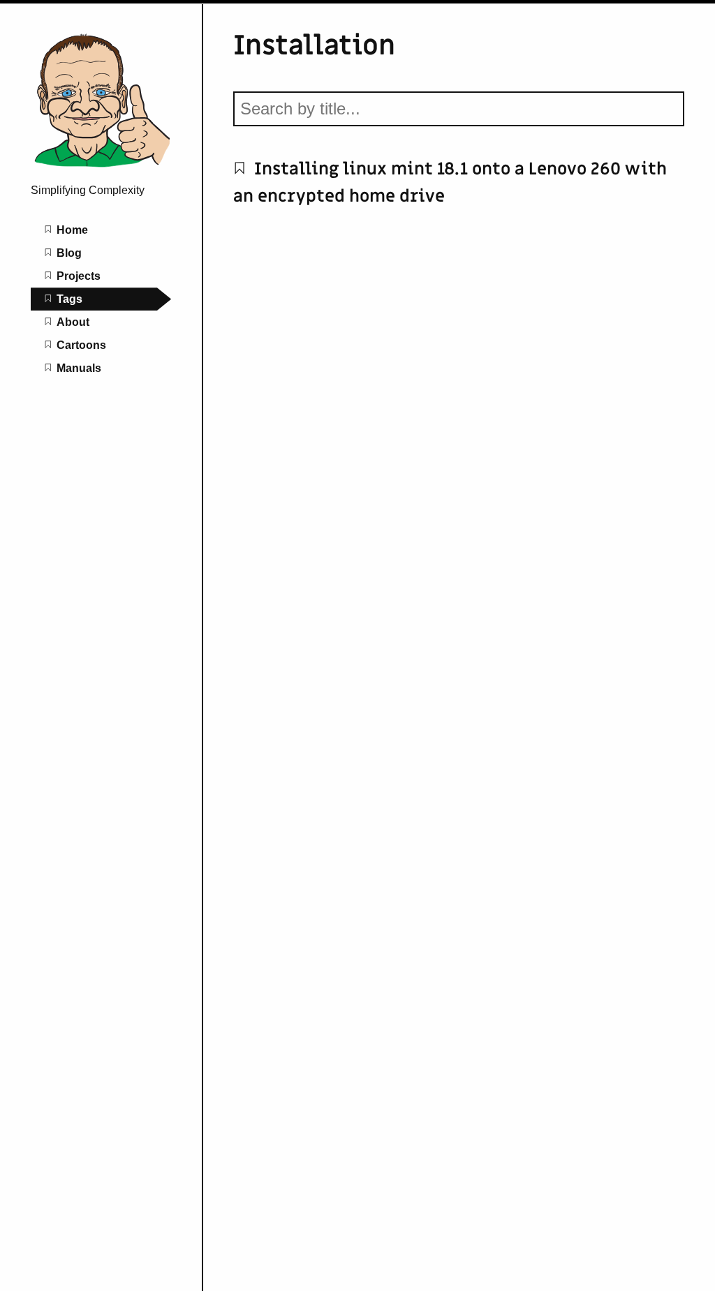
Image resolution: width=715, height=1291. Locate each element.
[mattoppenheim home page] (101, 167)
